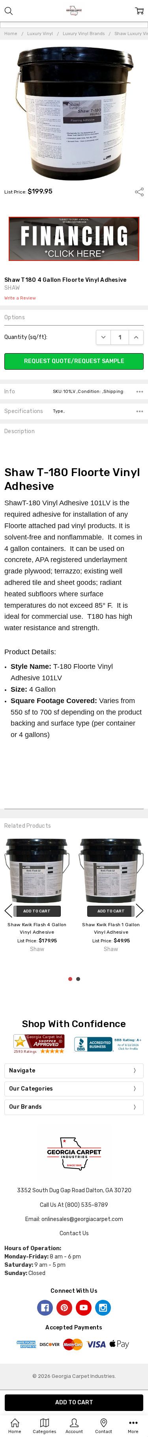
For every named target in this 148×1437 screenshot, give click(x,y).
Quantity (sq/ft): (25, 337)
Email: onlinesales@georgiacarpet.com (74, 1219)
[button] (74, 238)
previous (8, 910)
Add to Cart (37, 911)
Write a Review (20, 298)
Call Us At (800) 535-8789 (74, 1205)
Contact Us (74, 1233)
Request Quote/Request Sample (74, 361)
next (139, 910)
